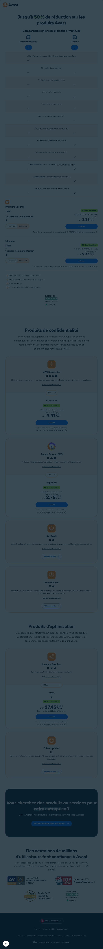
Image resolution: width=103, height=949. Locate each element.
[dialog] (51, 474)
